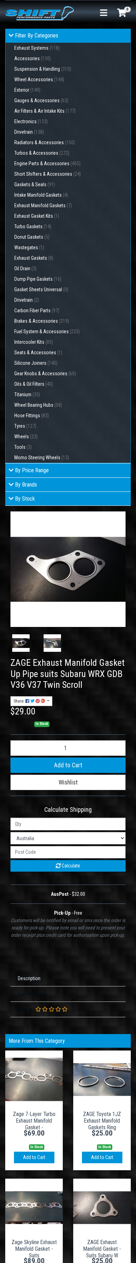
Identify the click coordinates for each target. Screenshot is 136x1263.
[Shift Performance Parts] (39, 12)
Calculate (70, 865)
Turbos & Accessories (41, 153)
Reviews (27, 1009)
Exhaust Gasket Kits (36, 216)
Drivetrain (29, 132)
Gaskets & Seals (34, 184)
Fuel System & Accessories (47, 331)
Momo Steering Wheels (41, 457)
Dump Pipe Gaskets (37, 279)
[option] (21, 643)
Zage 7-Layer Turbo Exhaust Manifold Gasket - (34, 1121)
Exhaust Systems (37, 48)
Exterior (27, 90)
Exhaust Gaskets (33, 258)
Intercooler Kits (33, 342)
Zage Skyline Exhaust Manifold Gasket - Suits (34, 1249)
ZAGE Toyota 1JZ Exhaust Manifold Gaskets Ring (102, 1121)
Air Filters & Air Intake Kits (45, 111)
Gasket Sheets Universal (41, 289)
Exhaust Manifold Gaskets (43, 205)
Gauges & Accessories (41, 100)
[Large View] (21, 643)
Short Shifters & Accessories (47, 174)
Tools (23, 447)
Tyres (25, 426)
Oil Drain (25, 268)
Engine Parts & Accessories (47, 163)
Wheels (26, 436)
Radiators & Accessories (44, 142)
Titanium (27, 394)
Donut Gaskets (32, 237)
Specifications (32, 994)
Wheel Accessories (39, 79)
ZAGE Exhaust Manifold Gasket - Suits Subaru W (102, 1249)
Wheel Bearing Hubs (38, 405)
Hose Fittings (31, 415)
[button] (68, 782)
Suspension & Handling (42, 69)
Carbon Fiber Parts (36, 310)
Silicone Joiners (36, 363)
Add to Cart (68, 765)
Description (29, 978)
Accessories (32, 58)
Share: (19, 701)
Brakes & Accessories (41, 321)
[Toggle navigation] (104, 13)
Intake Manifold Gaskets (41, 195)
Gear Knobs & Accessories (45, 373)
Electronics (31, 121)
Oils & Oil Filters (33, 384)
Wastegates (29, 247)
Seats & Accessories (38, 352)
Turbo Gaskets (32, 226)
